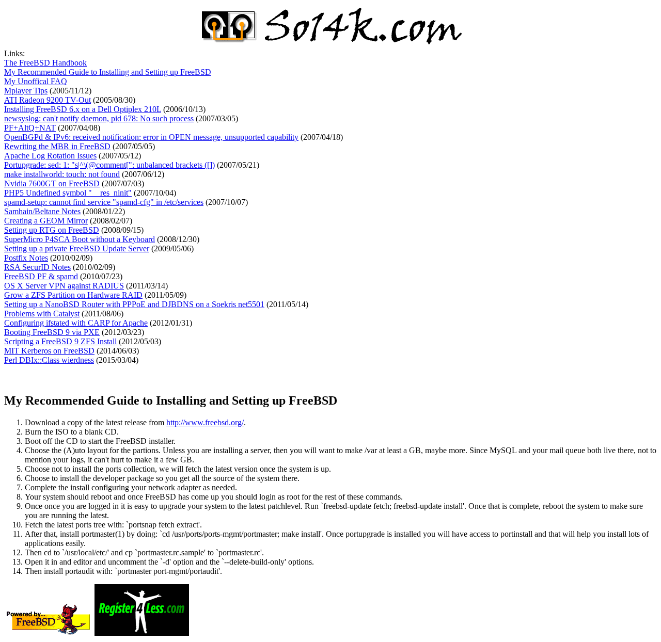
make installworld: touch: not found (62, 174)
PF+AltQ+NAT (30, 127)
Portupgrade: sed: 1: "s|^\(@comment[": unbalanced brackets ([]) (109, 164)
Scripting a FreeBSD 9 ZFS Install (60, 341)
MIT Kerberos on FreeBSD (49, 350)
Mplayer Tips (26, 90)
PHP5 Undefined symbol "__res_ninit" (68, 192)
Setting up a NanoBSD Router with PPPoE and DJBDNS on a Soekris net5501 (134, 304)
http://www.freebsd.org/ (205, 422)
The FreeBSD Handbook (45, 62)
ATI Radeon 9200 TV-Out (47, 99)
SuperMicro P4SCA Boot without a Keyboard (79, 239)
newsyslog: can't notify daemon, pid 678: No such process (99, 118)
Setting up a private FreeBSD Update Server (76, 248)
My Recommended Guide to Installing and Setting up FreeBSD (107, 72)
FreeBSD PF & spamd (41, 276)
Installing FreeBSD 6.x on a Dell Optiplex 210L (82, 109)
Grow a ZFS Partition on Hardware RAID (73, 295)
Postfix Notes (26, 257)
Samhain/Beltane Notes (42, 211)
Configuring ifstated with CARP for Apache (76, 322)
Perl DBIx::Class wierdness (49, 360)
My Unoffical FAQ (35, 81)
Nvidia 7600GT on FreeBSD (52, 183)
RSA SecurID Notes (37, 267)
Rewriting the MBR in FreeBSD (57, 146)
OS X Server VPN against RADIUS (64, 285)
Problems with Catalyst (42, 313)
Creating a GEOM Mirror (46, 220)
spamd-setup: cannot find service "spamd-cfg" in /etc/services (103, 202)
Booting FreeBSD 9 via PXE (52, 332)
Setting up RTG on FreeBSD (51, 230)
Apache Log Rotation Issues (50, 155)
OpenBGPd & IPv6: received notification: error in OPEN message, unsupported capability (151, 137)
